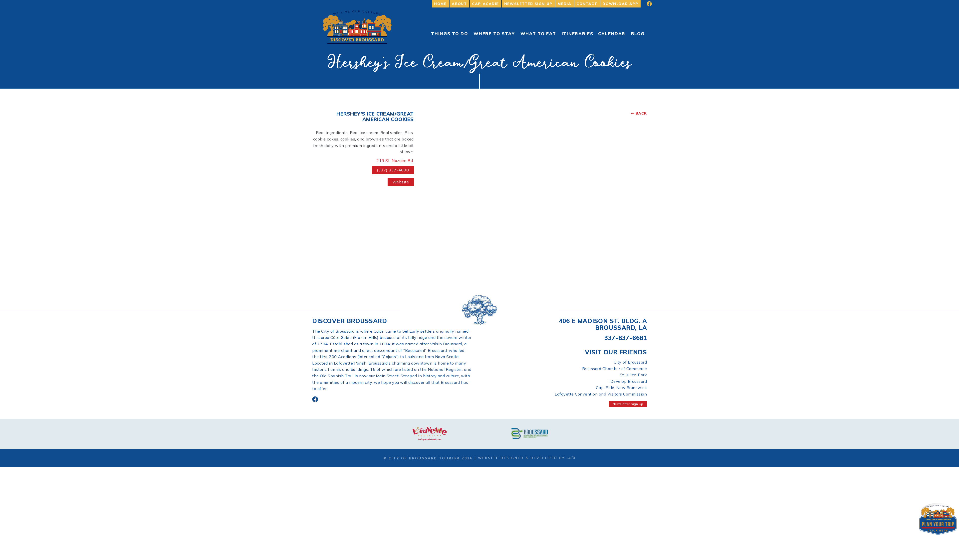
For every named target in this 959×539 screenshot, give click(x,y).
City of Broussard (630, 362)
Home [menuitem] (440, 3)
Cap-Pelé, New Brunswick (621, 387)
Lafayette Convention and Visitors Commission (601, 394)
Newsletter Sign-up (628, 404)
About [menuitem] (459, 3)
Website (400, 181)
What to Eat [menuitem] (538, 33)
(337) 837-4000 (393, 169)
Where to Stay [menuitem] (494, 33)
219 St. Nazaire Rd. (395, 160)
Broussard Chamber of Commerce (614, 368)
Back (641, 113)
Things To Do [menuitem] (449, 33)
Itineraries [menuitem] (577, 33)
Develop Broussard (628, 381)
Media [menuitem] (564, 3)
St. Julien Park (633, 374)
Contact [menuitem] (586, 3)
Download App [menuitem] (620, 3)
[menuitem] (646, 3)
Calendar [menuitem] (612, 33)
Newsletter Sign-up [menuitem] (528, 3)
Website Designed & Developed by (522, 458)
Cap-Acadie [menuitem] (485, 3)
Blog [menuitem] (638, 33)
